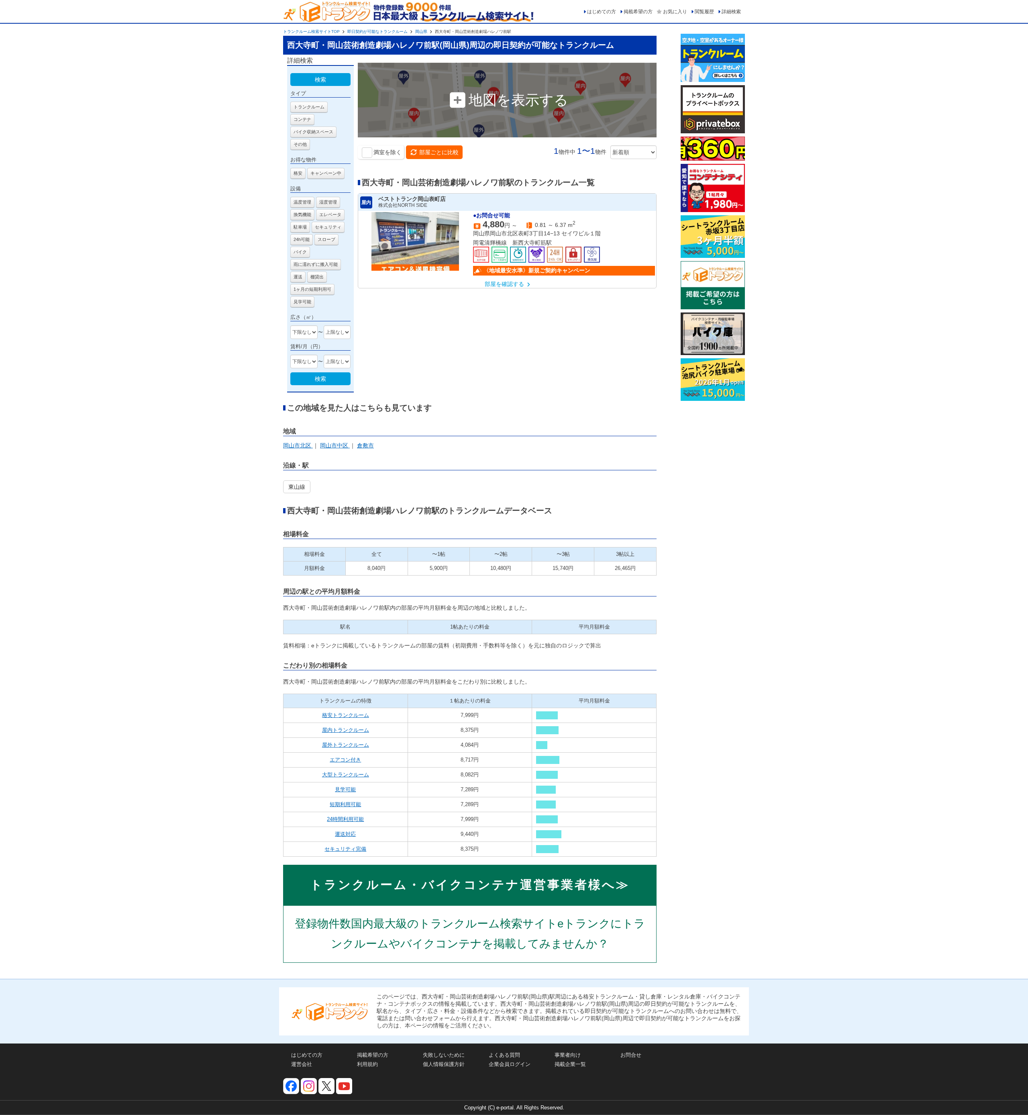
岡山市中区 (335, 445)
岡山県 (421, 31)
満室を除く (387, 152)
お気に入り (675, 11)
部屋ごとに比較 (439, 152)
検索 (320, 79)
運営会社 (301, 1064)
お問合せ (630, 1055)
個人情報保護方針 (444, 1064)
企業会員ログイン (509, 1064)
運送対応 (345, 834)
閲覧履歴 (704, 11)
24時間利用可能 (345, 819)
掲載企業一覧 (570, 1064)
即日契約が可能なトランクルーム (377, 31)
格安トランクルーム (345, 715)
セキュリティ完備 (345, 849)
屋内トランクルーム (345, 730)
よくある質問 (504, 1055)
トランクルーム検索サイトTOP (311, 31)
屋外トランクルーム (345, 745)
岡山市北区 (298, 445)
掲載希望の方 (638, 11)
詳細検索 (731, 11)
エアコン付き (345, 760)
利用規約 (367, 1064)
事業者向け (568, 1055)
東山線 (296, 487)
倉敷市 (365, 445)
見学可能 (345, 789)
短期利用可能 (345, 804)
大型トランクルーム (345, 775)
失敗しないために (444, 1055)
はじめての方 (601, 11)
